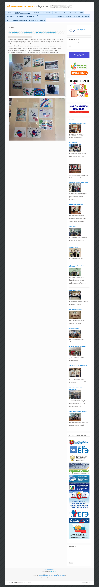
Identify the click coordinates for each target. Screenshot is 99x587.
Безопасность (10, 16)
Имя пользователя (74, 550)
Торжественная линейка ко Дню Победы (78, 163)
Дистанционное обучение (64, 16)
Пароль (71, 555)
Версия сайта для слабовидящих (82, 30)
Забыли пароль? (73, 560)
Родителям (36, 12)
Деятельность (30, 16)
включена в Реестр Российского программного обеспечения (52, 575)
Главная (9, 29)
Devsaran (88, 582)
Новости (9, 12)
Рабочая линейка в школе (74, 290)
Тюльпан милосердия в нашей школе (77, 346)
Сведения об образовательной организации (22, 12)
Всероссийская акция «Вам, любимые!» (78, 411)
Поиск (79, 42)
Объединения (72, 12)
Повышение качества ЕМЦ (19, 20)
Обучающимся (47, 12)
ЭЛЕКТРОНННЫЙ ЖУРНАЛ (81, 16)
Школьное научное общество (37, 20)
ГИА (64, 12)
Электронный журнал (79, 55)
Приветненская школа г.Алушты (23, 582)
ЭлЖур (81, 12)
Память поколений (73, 142)
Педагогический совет (74, 328)
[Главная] (43, 7)
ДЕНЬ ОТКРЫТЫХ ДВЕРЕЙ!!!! (75, 309)
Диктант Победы (72, 226)
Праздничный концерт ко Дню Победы (77, 123)
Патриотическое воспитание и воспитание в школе (45, 16)
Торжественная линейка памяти (76, 204)
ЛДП (8, 20)
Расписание (57, 12)
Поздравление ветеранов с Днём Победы (78, 182)
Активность (20, 16)
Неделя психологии (73, 247)
